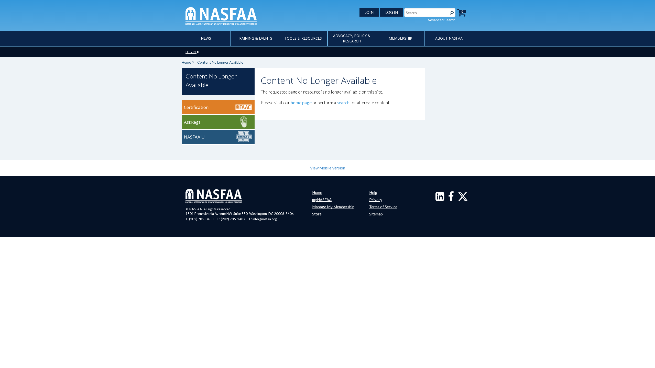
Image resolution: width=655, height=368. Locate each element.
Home (186, 62)
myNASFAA (322, 199)
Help (373, 192)
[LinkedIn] (439, 199)
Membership (400, 38)
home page (301, 102)
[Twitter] (463, 199)
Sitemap (376, 214)
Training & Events (254, 38)
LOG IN (391, 12)
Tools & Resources (303, 38)
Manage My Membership (333, 206)
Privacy (375, 199)
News (206, 38)
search (343, 102)
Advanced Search (441, 20)
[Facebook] (451, 199)
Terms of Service (383, 206)
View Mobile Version (327, 168)
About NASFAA (449, 38)
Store (317, 214)
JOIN (369, 12)
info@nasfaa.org (265, 219)
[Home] (221, 15)
